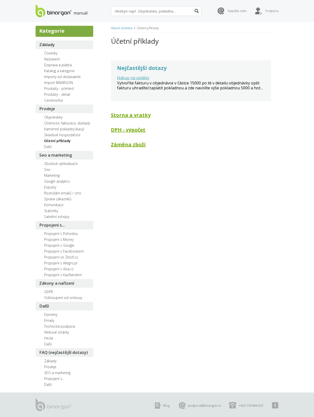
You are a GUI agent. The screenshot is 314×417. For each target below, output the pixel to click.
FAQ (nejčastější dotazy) (63, 352)
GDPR (48, 291)
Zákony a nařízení (56, 283)
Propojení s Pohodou (61, 233)
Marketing (52, 175)
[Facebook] (275, 405)
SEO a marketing (57, 372)
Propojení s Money (59, 239)
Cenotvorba (53, 100)
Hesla (48, 338)
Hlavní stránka (121, 28)
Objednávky (53, 117)
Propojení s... (52, 225)
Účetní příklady (57, 140)
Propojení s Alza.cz (59, 269)
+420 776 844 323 (251, 405)
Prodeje (47, 108)
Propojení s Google (59, 245)
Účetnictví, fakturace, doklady (67, 123)
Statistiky (51, 210)
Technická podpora (59, 326)
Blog (166, 405)
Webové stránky (56, 332)
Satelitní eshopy (56, 216)
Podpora (271, 11)
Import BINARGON (58, 82)
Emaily (49, 320)
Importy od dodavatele (62, 76)
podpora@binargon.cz (204, 405)
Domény (50, 314)
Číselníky (50, 53)
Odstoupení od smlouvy (63, 297)
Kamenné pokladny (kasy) (64, 129)
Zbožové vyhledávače (61, 163)
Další (48, 146)
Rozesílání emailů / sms (62, 193)
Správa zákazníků (57, 199)
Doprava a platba (58, 65)
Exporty (50, 187)
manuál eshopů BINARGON (61, 10)
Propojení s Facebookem (64, 251)
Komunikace (54, 204)
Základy (47, 44)
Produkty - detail (57, 94)
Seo (47, 169)
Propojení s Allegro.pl (60, 263)
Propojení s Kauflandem (63, 274)
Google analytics (57, 181)
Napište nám (237, 11)
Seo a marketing (55, 155)
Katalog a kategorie (59, 70)
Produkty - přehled (59, 88)
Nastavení (52, 59)
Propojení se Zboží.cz (61, 257)
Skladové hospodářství (62, 135)
